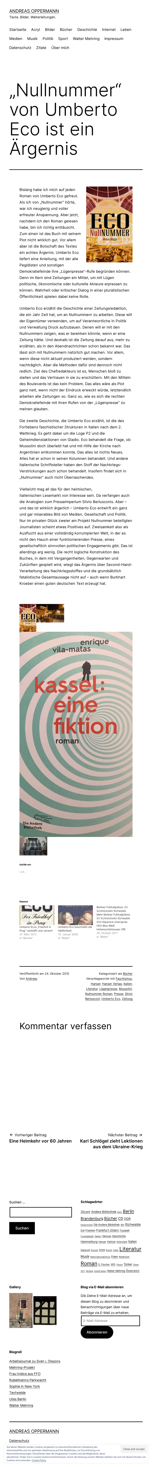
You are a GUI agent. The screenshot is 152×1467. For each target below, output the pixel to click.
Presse (118, 994)
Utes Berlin (17, 1399)
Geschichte (87, 29)
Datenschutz (20, 47)
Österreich (132, 1271)
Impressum (113, 38)
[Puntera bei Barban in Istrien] (20, 1310)
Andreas (31, 978)
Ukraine (89, 1271)
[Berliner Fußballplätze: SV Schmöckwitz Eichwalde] (116, 922)
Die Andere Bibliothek (107, 1224)
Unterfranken (100, 1271)
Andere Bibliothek (103, 1212)
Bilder (50, 29)
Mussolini (125, 989)
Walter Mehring (86, 38)
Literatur (92, 989)
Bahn (119, 1212)
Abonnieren (97, 1332)
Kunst (109, 1250)
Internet (109, 29)
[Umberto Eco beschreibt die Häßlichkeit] (75, 915)
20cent (85, 1212)
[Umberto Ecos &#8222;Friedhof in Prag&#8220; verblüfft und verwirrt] (36, 915)
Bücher (66, 29)
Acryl (35, 29)
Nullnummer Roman (98, 994)
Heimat (111, 1241)
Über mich (60, 47)
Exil (83, 1230)
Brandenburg (92, 1218)
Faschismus (124, 978)
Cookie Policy (39, 1460)
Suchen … (17, 1202)
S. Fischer (104, 1264)
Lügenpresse (108, 989)
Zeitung (127, 999)
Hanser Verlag (112, 984)
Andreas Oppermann (34, 11)
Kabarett (85, 1250)
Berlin (128, 1211)
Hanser (95, 984)
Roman (89, 1263)
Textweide (17, 1393)
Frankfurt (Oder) (107, 1230)
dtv (122, 1224)
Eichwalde (133, 1224)
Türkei (128, 1264)
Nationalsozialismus (100, 1257)
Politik (48, 38)
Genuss (106, 1236)
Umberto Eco (110, 999)
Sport (63, 38)
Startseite (17, 29)
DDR (127, 1219)
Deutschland (87, 1225)
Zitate (41, 47)
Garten (98, 1236)
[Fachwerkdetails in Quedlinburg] (45, 1310)
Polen (114, 1256)
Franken (90, 1230)
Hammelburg (89, 1241)
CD (120, 1218)
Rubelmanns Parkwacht (27, 1380)
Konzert (94, 1250)
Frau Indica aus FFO (25, 1374)
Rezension (124, 1257)
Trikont (119, 1264)
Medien (15, 38)
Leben (125, 29)
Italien (127, 984)
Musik (32, 38)
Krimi (102, 1249)
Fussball (124, 1230)
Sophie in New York (24, 1386)
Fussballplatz (87, 1236)
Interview (122, 1241)
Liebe (115, 1250)
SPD (113, 1264)
